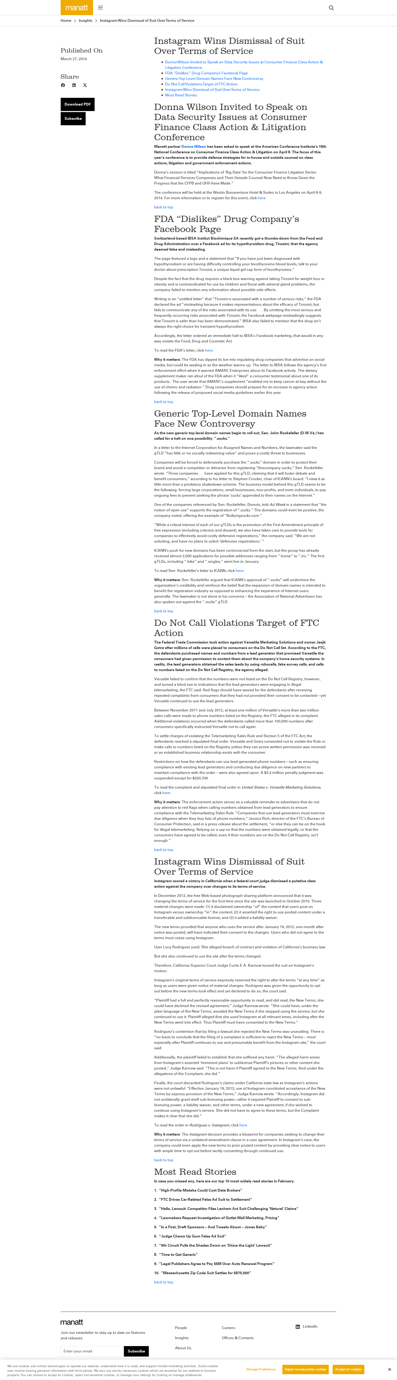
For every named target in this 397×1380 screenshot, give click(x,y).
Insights (85, 20)
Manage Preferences (261, 1369)
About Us (183, 1348)
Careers (228, 1328)
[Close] (390, 1369)
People (181, 1328)
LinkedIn (310, 1326)
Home (66, 20)
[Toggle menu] (100, 7)
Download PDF (78, 104)
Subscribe (73, 118)
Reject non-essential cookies (305, 1369)
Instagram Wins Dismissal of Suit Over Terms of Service (147, 20)
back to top (163, 207)
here (262, 198)
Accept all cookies (348, 1369)
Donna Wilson (193, 146)
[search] (331, 7)
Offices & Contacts (238, 1338)
